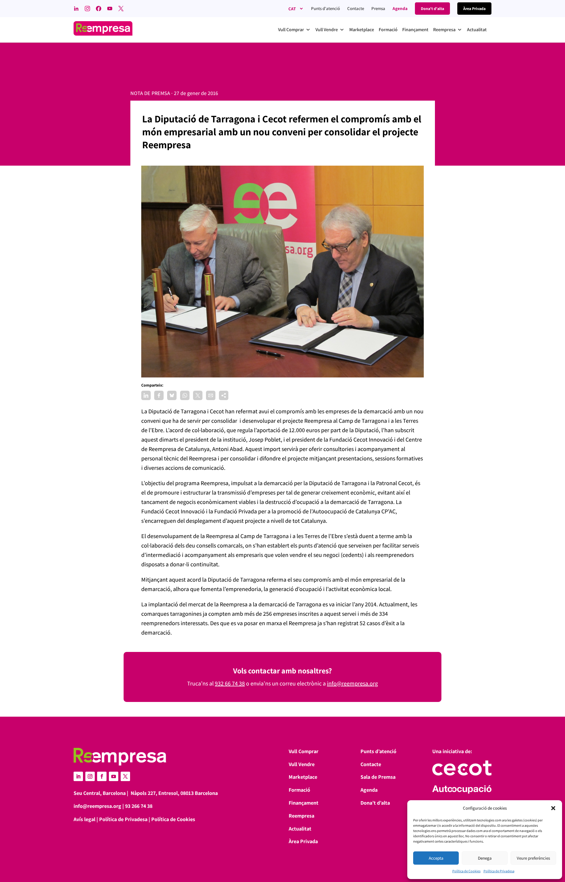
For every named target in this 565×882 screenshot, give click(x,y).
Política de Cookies (466, 871)
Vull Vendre (302, 764)
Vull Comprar (303, 751)
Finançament (303, 802)
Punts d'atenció (325, 8)
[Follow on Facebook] (102, 776)
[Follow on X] (125, 776)
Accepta (436, 858)
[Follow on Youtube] (113, 776)
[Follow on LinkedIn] (78, 776)
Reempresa (301, 815)
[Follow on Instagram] (90, 776)
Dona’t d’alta (375, 802)
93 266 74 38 (138, 806)
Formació (299, 789)
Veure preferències (533, 858)
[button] (553, 808)
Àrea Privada (303, 841)
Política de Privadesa (498, 871)
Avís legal (84, 819)
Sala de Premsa (378, 776)
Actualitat (300, 828)
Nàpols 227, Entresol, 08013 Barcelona (174, 793)
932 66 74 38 (230, 683)
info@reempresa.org (352, 683)
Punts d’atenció (378, 751)
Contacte (355, 8)
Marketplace (303, 776)
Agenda (400, 8)
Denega (485, 858)
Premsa (378, 8)
